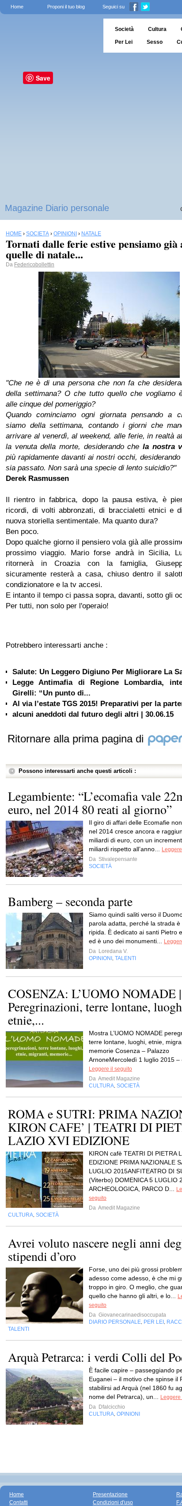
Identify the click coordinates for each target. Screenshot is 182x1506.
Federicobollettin (34, 264)
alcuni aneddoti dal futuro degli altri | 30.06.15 (93, 714)
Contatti (18, 1502)
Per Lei (124, 42)
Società (124, 29)
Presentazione (110, 1494)
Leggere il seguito (110, 1069)
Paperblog (49, 36)
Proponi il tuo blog (66, 6)
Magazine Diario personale (57, 208)
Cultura (157, 29)
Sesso (155, 42)
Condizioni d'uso (113, 1502)
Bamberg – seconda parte (70, 901)
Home (17, 6)
